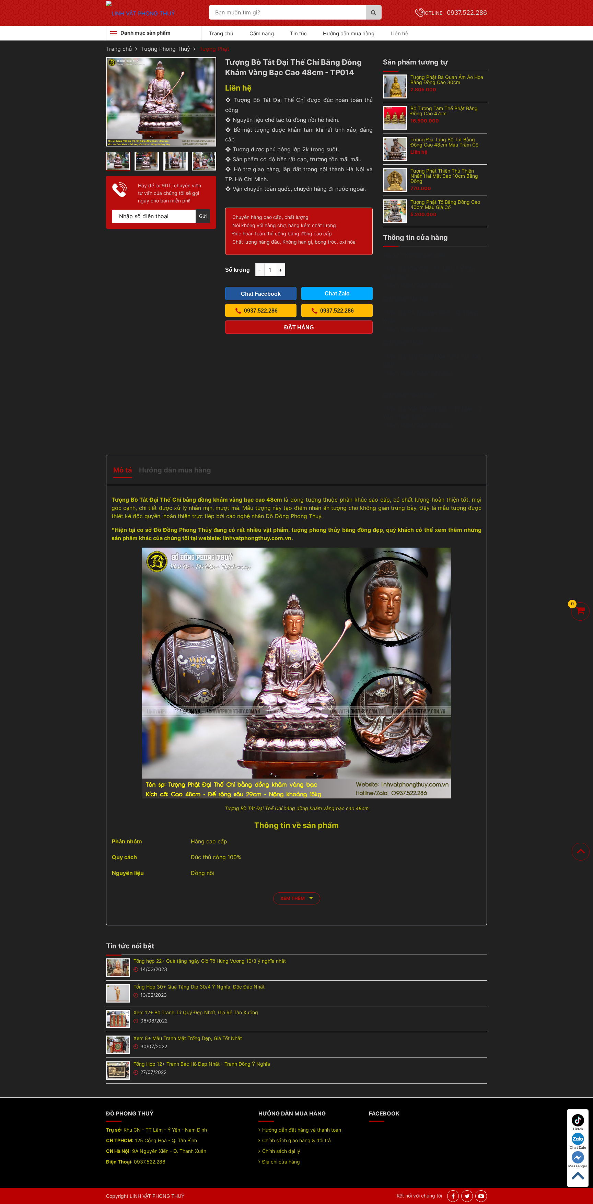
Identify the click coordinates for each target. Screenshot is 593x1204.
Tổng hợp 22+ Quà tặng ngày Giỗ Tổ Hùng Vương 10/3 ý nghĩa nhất (209, 961)
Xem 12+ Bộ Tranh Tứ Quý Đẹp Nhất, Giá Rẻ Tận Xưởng (195, 1012)
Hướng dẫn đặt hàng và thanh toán (301, 1130)
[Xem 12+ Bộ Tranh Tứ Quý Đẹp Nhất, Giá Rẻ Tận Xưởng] (118, 1018)
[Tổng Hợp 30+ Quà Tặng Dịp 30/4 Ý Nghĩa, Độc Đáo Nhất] (118, 992)
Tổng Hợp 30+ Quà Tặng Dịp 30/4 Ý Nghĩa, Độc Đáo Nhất (199, 987)
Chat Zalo (578, 1147)
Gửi (203, 216)
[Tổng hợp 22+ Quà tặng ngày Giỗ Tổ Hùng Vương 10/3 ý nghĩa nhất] (118, 966)
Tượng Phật (214, 48)
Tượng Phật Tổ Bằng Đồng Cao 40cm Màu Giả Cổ (445, 204)
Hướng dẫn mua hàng (348, 33)
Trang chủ (221, 33)
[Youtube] (481, 1196)
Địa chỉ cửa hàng (281, 1162)
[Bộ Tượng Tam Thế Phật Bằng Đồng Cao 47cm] (395, 117)
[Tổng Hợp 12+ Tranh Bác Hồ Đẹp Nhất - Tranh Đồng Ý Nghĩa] (118, 1069)
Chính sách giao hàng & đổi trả (296, 1140)
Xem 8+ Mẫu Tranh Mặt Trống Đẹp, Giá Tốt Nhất (187, 1038)
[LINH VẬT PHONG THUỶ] (140, 12)
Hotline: (454, 13)
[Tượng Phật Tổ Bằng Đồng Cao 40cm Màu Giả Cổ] (395, 210)
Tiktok (577, 1129)
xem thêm (293, 898)
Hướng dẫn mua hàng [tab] (175, 470)
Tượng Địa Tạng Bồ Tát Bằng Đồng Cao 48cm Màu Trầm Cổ (444, 142)
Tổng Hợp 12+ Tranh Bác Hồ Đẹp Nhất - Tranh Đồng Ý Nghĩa (201, 1064)
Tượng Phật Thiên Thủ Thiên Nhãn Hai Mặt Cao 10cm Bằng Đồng (444, 176)
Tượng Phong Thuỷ (165, 48)
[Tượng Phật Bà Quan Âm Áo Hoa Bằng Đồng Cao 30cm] (395, 85)
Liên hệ (399, 33)
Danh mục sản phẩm (145, 33)
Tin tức (298, 33)
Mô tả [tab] (122, 470)
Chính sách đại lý (281, 1151)
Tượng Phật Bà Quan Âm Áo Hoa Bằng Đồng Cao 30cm (446, 79)
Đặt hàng (299, 327)
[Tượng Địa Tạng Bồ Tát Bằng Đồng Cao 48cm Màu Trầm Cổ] (395, 148)
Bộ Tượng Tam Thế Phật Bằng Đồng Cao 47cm (444, 110)
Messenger (577, 1166)
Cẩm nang (261, 33)
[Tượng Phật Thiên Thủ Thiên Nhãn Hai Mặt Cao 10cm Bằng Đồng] (395, 179)
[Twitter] (467, 1196)
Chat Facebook (261, 294)
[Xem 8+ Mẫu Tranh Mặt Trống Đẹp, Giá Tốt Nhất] (118, 1044)
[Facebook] (453, 1196)
